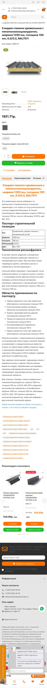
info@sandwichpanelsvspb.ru (23, 11)
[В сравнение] (20, 477)
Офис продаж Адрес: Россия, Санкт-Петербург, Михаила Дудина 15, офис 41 (22, 608)
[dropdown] (4, 2)
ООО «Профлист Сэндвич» (34, 102)
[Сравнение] (38, 2)
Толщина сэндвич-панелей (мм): (15, 144)
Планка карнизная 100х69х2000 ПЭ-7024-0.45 (10, 495)
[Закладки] (33, 2)
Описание (7, 178)
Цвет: (4, 122)
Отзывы (38, 178)
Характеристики (22, 178)
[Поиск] (42, 17)
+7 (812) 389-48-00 (19, 8)
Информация (9, 578)
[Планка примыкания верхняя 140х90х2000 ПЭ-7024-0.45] (35, 480)
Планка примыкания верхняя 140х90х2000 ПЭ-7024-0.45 (34, 496)
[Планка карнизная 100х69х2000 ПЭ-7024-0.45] (12, 480)
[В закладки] (20, 472)
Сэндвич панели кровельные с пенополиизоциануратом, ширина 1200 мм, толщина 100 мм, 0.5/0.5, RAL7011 (23, 190)
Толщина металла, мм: (11, 134)
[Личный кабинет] (43, 2)
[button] (3, 501)
